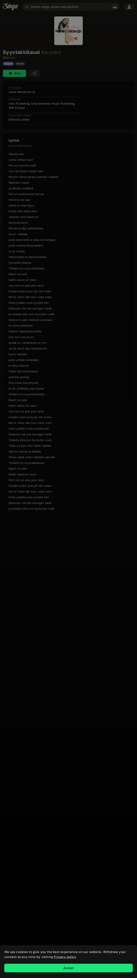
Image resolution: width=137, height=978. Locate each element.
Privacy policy (65, 957)
